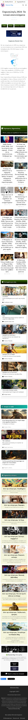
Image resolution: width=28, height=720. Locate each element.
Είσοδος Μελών (9, 1)
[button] (23, 5)
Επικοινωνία (16, 718)
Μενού (26, 5)
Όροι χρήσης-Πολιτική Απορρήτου (14, 714)
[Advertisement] (14, 108)
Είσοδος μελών (14, 668)
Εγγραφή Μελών (21, 1)
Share (4, 678)
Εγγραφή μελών (14, 664)
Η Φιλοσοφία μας (7, 718)
